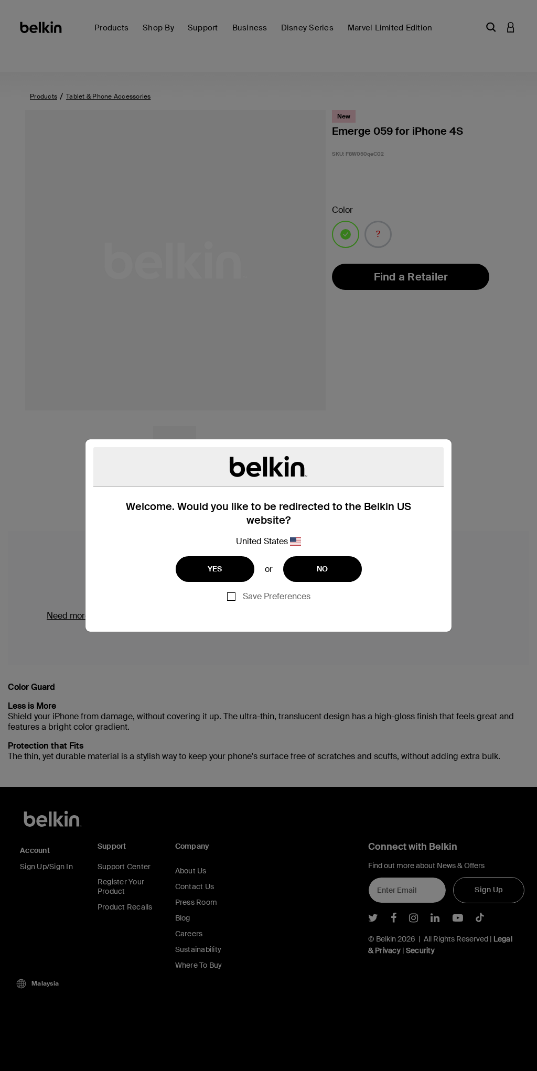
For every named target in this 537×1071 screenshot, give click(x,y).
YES (215, 569)
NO (322, 569)
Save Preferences (276, 596)
